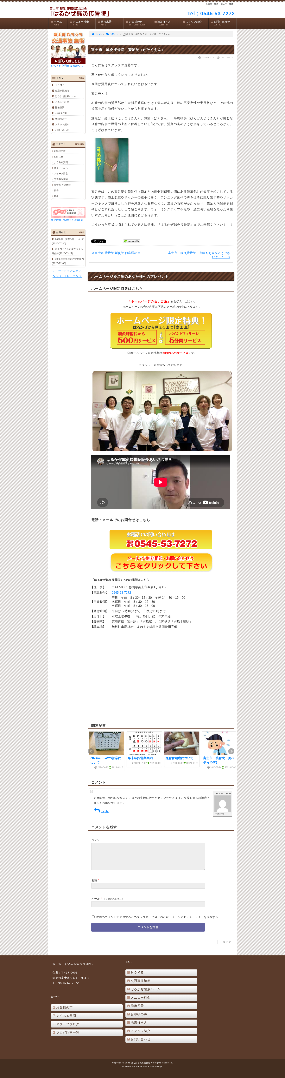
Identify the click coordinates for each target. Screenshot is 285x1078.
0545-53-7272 (121, 592)
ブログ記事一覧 (67, 1032)
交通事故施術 (62, 90)
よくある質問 (61, 162)
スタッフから (61, 168)
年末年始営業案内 (140, 758)
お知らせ (114, 34)
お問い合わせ (222, 23)
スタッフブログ (67, 1024)
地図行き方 (164, 23)
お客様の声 (138, 23)
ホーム (58, 23)
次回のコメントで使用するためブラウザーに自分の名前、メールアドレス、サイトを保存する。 (158, 917)
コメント (97, 840)
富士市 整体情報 (62, 185)
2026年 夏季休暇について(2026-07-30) (68, 241)
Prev (91, 751)
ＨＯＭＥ (59, 85)
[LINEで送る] (131, 241)
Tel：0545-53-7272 (211, 13)
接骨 (56, 190)
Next (231, 751)
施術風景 (106, 23)
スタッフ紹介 (194, 23)
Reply (105, 811)
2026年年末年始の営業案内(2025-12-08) (68, 261)
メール (95, 898)
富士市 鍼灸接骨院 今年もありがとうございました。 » (199, 255)
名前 (94, 880)
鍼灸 (56, 196)
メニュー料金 (81, 23)
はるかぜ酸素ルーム (65, 96)
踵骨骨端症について (179, 758)
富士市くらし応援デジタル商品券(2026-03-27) (67, 251)
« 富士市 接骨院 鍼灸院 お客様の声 (116, 253)
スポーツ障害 (61, 173)
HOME (98, 34)
